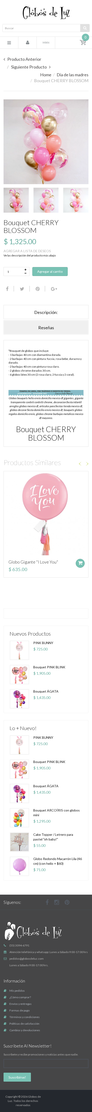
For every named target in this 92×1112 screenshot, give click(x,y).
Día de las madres (72, 74)
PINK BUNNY (43, 643)
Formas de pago (19, 1010)
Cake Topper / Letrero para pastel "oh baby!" (53, 836)
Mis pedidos (17, 990)
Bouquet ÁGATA (46, 691)
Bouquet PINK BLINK (49, 667)
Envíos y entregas (20, 1004)
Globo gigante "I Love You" (33, 561)
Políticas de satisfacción (24, 1023)
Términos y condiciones (24, 1017)
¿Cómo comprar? (20, 997)
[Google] (53, 289)
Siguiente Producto (29, 66)
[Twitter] (21, 289)
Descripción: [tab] (46, 312)
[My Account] (27, 43)
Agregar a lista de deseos (27, 251)
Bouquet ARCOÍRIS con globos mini (56, 812)
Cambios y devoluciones (24, 1030)
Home (45, 74)
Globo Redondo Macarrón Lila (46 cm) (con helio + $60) (57, 861)
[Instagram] (57, 902)
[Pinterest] (67, 902)
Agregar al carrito (50, 271)
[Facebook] (7, 289)
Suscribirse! (17, 1077)
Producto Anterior (24, 59)
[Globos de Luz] (46, 12)
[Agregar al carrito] (80, 563)
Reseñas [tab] (46, 327)
